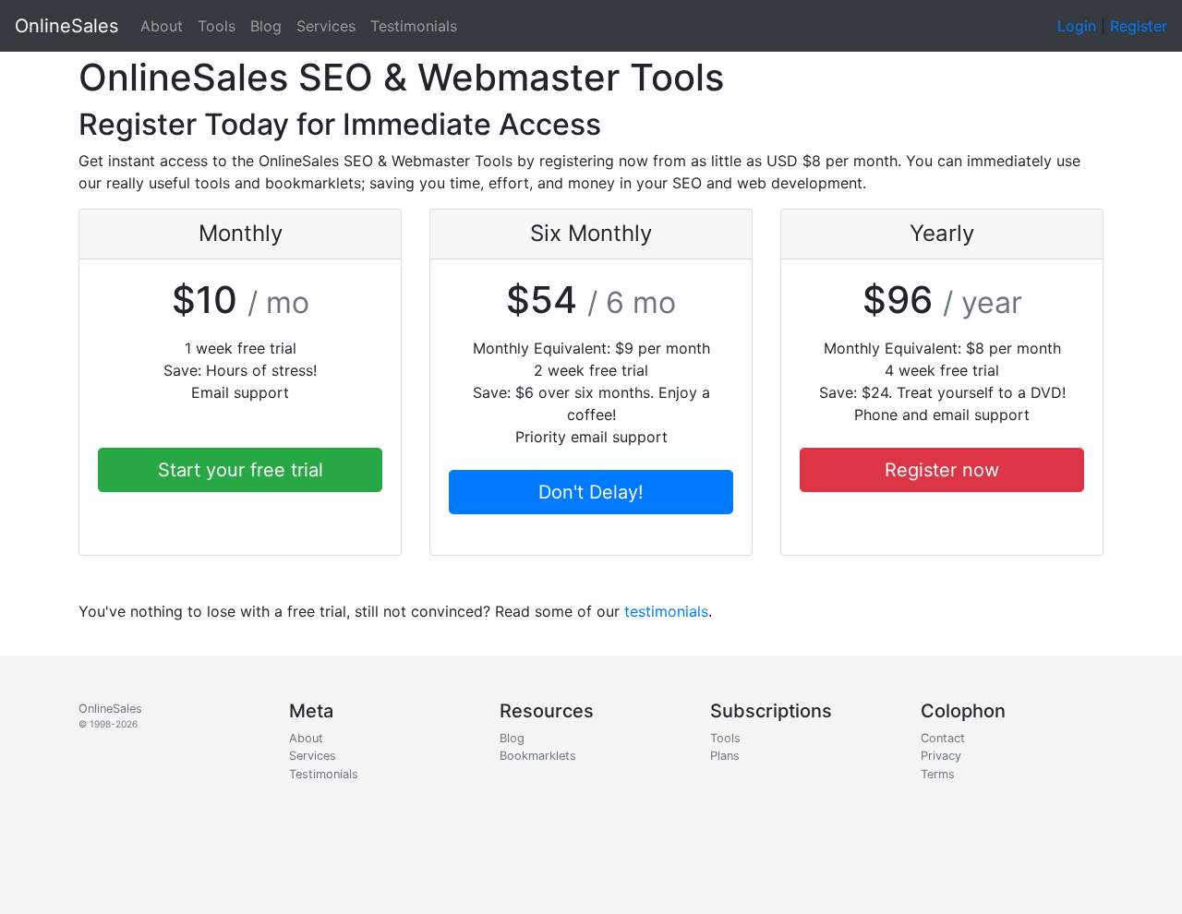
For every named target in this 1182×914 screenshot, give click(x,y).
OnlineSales (66, 26)
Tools (216, 26)
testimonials (666, 611)
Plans (725, 756)
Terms (938, 774)
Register (1138, 26)
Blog (266, 26)
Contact (943, 738)
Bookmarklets (538, 756)
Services (326, 26)
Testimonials (413, 26)
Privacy (941, 756)
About (161, 26)
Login (1076, 26)
